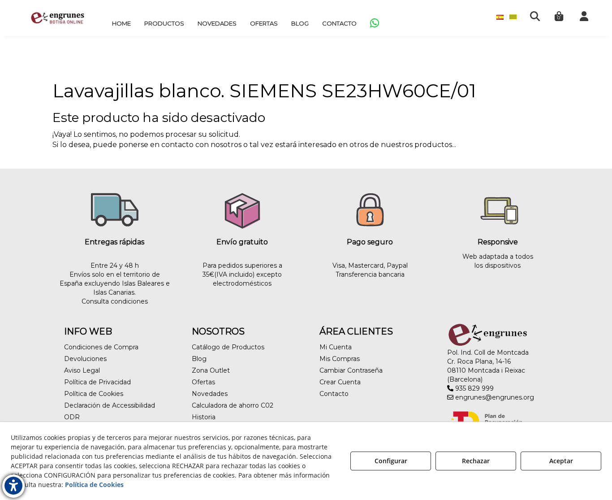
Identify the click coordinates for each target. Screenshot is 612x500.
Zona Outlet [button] (211, 370)
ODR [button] (72, 417)
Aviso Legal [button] (82, 370)
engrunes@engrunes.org (493, 397)
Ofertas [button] (203, 382)
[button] (57, 17)
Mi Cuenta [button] (335, 347)
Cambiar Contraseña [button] (351, 370)
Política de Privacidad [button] (97, 382)
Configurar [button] (391, 461)
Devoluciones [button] (85, 359)
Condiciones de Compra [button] (101, 347)
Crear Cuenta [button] (340, 382)
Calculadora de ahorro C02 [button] (232, 405)
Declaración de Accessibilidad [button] (109, 405)
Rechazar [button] (476, 461)
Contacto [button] (334, 394)
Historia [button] (203, 417)
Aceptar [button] (561, 461)
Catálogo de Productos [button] (228, 347)
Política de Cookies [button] (93, 394)
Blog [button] (199, 359)
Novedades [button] (210, 394)
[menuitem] (121, 23)
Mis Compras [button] (339, 359)
